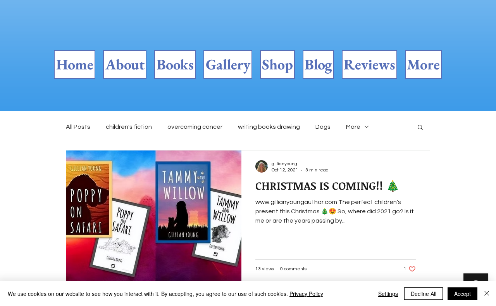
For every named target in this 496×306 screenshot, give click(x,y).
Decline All (423, 293)
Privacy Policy (306, 293)
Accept (462, 293)
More (353, 127)
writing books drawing (269, 127)
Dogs (323, 127)
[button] (420, 128)
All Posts (78, 127)
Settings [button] (388, 293)
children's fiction (129, 127)
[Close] (486, 293)
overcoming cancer (194, 127)
